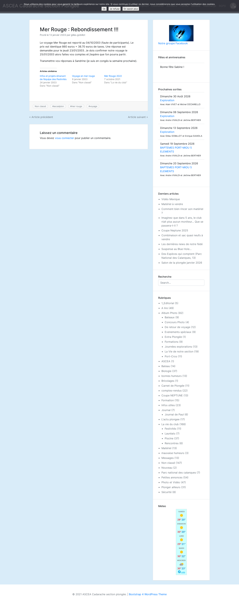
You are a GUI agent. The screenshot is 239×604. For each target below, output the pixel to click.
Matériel (166, 448)
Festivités (170, 428)
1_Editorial (167, 303)
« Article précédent (41, 117)
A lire (164, 308)
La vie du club (170, 424)
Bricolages (167, 380)
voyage (93, 106)
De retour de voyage (177, 327)
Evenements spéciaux (178, 332)
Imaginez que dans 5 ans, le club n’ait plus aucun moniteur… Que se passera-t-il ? (182, 221)
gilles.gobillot (78, 35)
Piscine (169, 438)
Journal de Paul (174, 414)
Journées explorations (178, 346)
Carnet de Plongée (172, 385)
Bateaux (170, 317)
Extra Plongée (173, 336)
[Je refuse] (235, 6)
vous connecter (64, 138)
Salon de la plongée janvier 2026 (181, 262)
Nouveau (166, 467)
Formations (171, 341)
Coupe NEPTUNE (172, 395)
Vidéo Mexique (170, 199)
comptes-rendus (171, 390)
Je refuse (115, 8)
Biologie (166, 371)
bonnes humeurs (171, 376)
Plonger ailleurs (170, 487)
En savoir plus (131, 8)
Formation (167, 400)
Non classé (40, 106)
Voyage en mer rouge (83, 76)
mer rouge (77, 106)
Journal (166, 410)
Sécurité (166, 492)
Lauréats (170, 433)
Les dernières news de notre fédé (182, 244)
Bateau (165, 366)
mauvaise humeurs (172, 453)
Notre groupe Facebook (173, 43)
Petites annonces (171, 477)
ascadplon (59, 106)
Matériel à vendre (172, 204)
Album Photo (169, 313)
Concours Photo (175, 322)
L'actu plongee (170, 419)
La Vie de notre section (179, 351)
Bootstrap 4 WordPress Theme (148, 594)
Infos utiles (168, 405)
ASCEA (165, 361)
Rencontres (172, 443)
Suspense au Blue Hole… (176, 249)
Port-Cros (171, 356)
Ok (104, 8)
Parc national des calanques (178, 472)
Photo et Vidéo (170, 482)
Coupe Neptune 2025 (174, 230)
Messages (167, 458)
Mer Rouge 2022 (113, 76)
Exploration (167, 100)
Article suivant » (138, 117)
